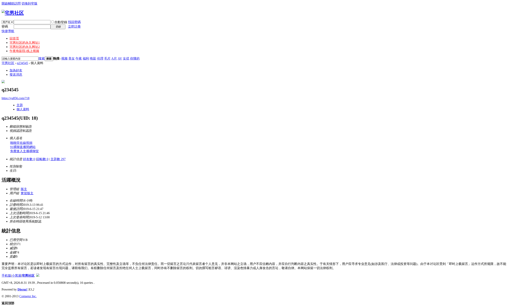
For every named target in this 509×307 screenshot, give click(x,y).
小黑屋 (16, 275)
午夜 (79, 58)
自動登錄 (60, 22)
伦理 (100, 58)
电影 (93, 58)
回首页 (14, 38)
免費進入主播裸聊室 (24, 151)
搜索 (41, 58)
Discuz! (22, 289)
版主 (24, 189)
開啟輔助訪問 (11, 3)
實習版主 (27, 193)
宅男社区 (8, 63)
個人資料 (23, 109)
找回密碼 (74, 22)
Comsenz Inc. (28, 296)
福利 (86, 58)
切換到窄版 (29, 3)
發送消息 (16, 74)
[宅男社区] (13, 12)
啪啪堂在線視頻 (21, 142)
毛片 (107, 58)
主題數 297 (58, 159)
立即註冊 (74, 26)
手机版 (6, 275)
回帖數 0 (42, 159)
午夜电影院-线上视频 (24, 51)
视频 (64, 58)
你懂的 (135, 58)
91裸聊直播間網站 (23, 147)
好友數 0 (29, 159)
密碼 (5, 26)
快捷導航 (8, 31)
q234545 (22, 63)
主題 (20, 105)
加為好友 (16, 70)
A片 (114, 58)
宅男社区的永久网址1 (25, 42)
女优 (126, 58)
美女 (71, 58)
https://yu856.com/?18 (15, 98)
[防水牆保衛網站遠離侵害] (37, 275)
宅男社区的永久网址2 (25, 46)
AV (120, 58)
